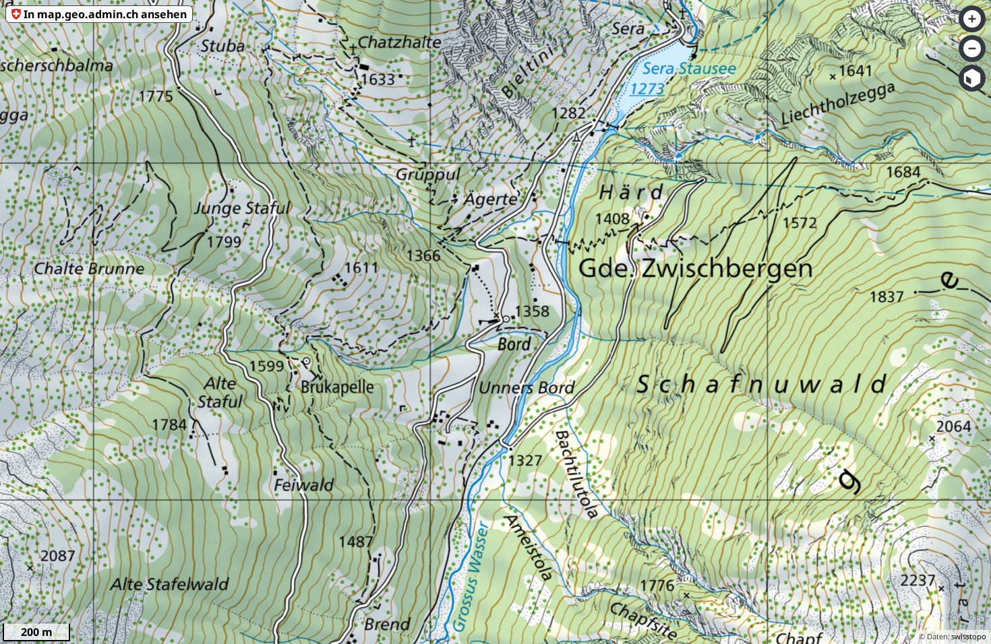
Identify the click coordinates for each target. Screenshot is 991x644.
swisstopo (968, 636)
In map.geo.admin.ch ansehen (105, 14)
